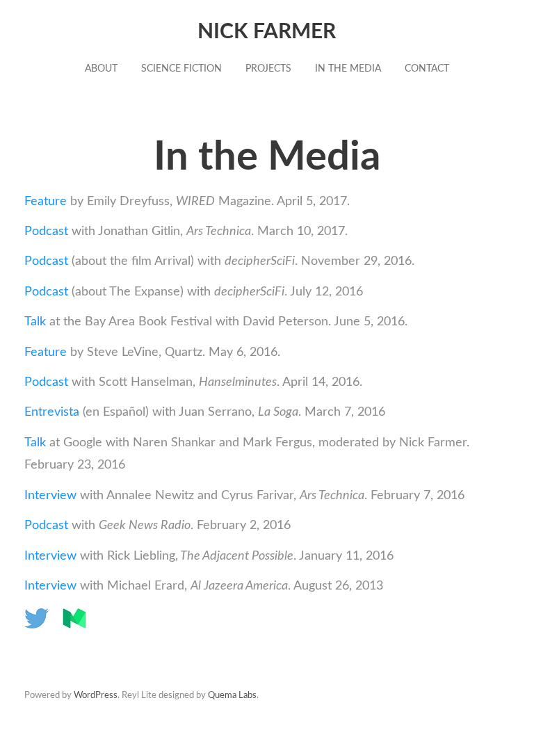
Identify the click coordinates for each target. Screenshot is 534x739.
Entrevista (51, 412)
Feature (47, 201)
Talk (35, 322)
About (101, 69)
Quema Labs (232, 695)
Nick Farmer (266, 32)
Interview (50, 495)
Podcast (46, 231)
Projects (268, 69)
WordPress (96, 695)
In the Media (348, 69)
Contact (427, 69)
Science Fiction (181, 69)
